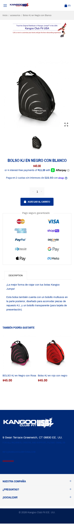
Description (16, 275)
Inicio (5, 15)
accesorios (15, 15)
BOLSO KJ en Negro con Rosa (19, 375)
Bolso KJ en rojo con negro (52, 375)
